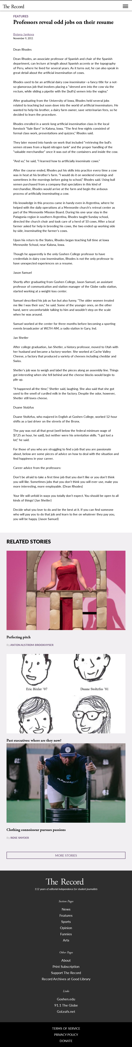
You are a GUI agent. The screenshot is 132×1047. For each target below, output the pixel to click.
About (66, 960)
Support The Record (66, 972)
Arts (66, 940)
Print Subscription (66, 966)
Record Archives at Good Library (66, 978)
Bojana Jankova (23, 34)
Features (66, 915)
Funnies (66, 933)
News (66, 909)
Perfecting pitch (19, 637)
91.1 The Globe (66, 1005)
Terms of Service (66, 1028)
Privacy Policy (66, 1034)
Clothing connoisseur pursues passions (36, 830)
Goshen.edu (66, 999)
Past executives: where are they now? (34, 740)
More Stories (66, 855)
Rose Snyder (19, 838)
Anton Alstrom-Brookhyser (31, 645)
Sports (66, 921)
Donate (66, 1041)
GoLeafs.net (66, 1011)
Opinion (66, 927)
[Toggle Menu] (125, 7)
